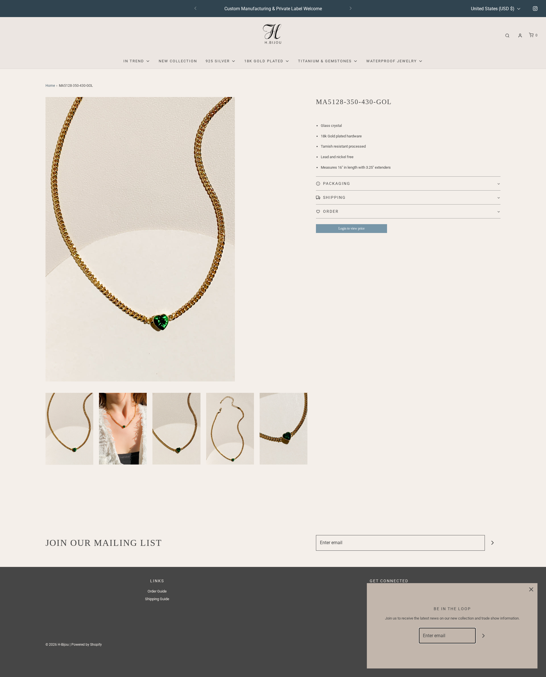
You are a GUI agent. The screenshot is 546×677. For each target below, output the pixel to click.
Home (50, 86)
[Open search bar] (507, 35)
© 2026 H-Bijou (57, 645)
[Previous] (195, 8)
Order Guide (157, 591)
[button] (69, 429)
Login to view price (351, 228)
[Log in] (520, 35)
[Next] (350, 8)
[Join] (492, 543)
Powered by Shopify (86, 645)
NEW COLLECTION (178, 61)
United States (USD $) (493, 8)
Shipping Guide (157, 599)
